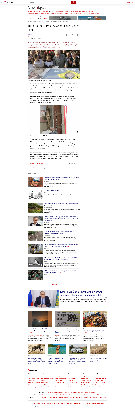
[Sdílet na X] (79, 163)
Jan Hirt (43, 380)
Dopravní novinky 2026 (100, 380)
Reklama (44, 403)
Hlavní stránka (31, 11)
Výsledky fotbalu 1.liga (60, 378)
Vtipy (45, 192)
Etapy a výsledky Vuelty (47, 378)
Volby (47, 11)
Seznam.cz (130, 2)
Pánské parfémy (102, 397)
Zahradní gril (92, 394)
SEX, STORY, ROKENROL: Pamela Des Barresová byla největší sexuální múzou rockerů (60, 259)
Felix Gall (43, 384)
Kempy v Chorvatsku (86, 376)
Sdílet (74, 35)
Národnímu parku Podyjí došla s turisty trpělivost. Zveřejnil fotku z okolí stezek (60, 232)
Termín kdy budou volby (34, 382)
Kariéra (49, 403)
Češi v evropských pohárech (88, 392)
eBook (69, 35)
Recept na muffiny (72, 378)
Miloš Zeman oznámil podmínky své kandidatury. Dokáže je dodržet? (60, 272)
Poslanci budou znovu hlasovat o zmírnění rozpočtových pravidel (93, 330)
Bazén (43, 394)
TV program (85, 13)
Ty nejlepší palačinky (73, 376)
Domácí (43, 11)
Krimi (72, 11)
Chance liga (57, 376)
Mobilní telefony (44, 397)
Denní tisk (91, 13)
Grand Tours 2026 (45, 387)
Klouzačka (71, 394)
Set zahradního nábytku (81, 394)
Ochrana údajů (77, 403)
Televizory (85, 397)
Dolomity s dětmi (85, 387)
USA (67, 168)
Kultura (76, 11)
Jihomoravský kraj (48, 235)
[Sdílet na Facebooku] (76, 163)
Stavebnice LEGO (53, 397)
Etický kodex (70, 403)
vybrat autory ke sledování (33, 36)
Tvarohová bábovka (73, 382)
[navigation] (2, 2)
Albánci (63, 168)
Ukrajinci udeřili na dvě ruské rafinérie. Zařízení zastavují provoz (39, 330)
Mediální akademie (60, 403)
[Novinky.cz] (37, 8)
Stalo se (38, 11)
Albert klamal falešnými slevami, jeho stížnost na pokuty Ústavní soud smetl (67, 331)
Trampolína (59, 394)
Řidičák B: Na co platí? (100, 382)
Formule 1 (57, 384)
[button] (54, 64)
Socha (71, 168)
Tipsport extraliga (59, 380)
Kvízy (70, 13)
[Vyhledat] (73, 2)
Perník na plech (72, 387)
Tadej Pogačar (44, 382)
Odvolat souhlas (87, 403)
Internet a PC (31, 13)
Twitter (39, 403)
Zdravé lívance (71, 380)
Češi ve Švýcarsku (85, 382)
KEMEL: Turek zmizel (51, 191)
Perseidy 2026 (68, 392)
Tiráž (53, 403)
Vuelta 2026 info (45, 376)
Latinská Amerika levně (87, 384)
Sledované (97, 13)
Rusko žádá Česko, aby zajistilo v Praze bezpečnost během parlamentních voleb (81, 293)
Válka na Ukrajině (59, 11)
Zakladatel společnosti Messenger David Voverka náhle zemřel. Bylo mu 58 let (61, 178)
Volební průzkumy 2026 (33, 378)
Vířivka (98, 394)
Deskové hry (79, 397)
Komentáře (67, 11)
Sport (66, 13)
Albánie (57, 168)
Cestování (47, 13)
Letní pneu (71, 397)
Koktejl (92, 11)
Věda (42, 13)
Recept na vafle (72, 384)
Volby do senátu (32, 384)
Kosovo (52, 168)
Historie (52, 13)
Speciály (74, 13)
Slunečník (65, 394)
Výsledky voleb (31, 380)
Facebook (33, 403)
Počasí (79, 13)
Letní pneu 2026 (99, 376)
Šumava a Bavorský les (87, 380)
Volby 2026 (30, 376)
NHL (56, 387)
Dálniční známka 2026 (100, 378)
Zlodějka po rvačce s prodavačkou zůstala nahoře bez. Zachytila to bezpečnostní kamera (61, 245)
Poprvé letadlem (85, 378)
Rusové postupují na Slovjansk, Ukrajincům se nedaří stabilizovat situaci (61, 204)
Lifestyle (88, 11)
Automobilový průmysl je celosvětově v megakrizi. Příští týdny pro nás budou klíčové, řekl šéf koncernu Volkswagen (61, 218)
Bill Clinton (41, 168)
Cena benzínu (76, 392)
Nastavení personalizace (98, 403)
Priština (47, 168)
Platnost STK (98, 387)
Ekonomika (82, 11)
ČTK (33, 34)
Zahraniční (51, 11)
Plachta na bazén (50, 394)
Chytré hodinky (93, 397)
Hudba (45, 261)
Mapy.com (50, 392)
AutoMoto (37, 13)
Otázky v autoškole (99, 384)
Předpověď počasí (58, 392)
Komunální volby (32, 387)
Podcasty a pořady (59, 13)
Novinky (30, 34)
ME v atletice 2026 (59, 382)
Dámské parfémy (63, 397)
